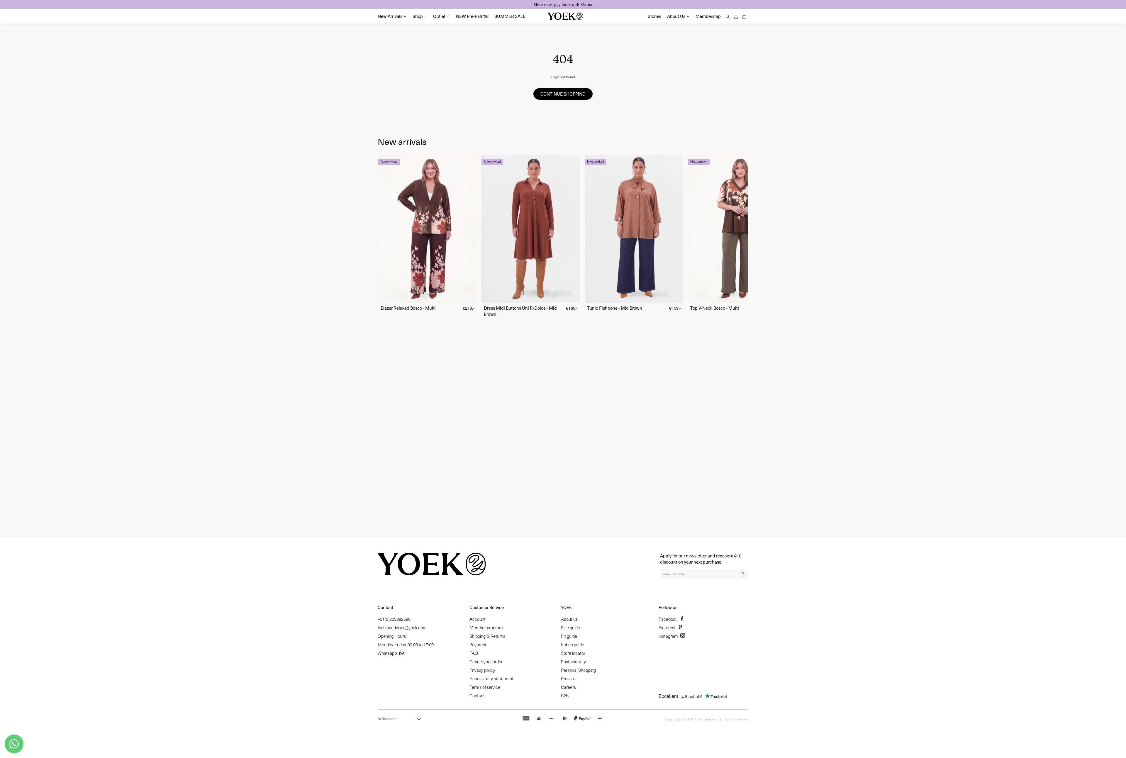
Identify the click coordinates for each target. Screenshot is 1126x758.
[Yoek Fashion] (565, 16)
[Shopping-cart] (744, 16)
